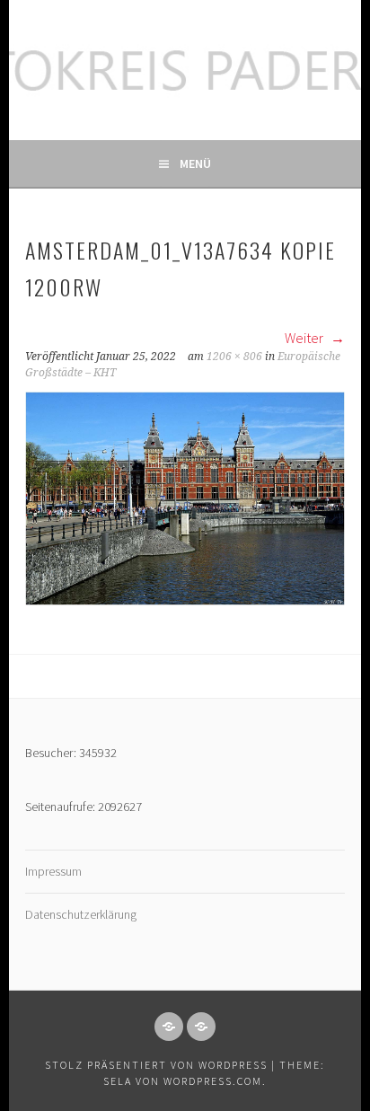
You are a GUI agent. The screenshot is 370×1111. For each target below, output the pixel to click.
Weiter (305, 338)
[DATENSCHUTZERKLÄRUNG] (201, 1026)
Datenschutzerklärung (81, 914)
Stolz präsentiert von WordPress (156, 1064)
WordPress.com (212, 1081)
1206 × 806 (234, 356)
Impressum (53, 871)
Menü (195, 163)
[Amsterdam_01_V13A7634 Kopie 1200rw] (185, 600)
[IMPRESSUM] (168, 1026)
